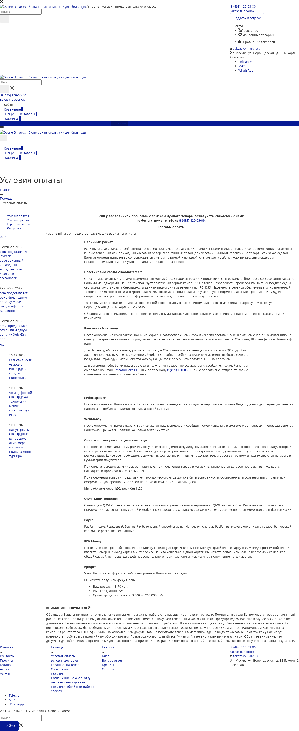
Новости (108, 647)
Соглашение (60, 669)
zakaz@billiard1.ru (246, 48)
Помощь (57, 647)
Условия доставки (64, 660)
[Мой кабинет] (2, 143)
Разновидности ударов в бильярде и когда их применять (20, 369)
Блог (105, 656)
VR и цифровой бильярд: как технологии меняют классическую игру (20, 404)
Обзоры (108, 669)
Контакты (7, 656)
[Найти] (4, 19)
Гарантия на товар (65, 665)
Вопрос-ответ (112, 660)
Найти (9, 725)
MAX (241, 66)
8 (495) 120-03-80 (243, 6)
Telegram (245, 62)
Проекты (6, 660)
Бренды (108, 665)
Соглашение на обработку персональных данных (70, 680)
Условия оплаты (63, 656)
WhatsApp (245, 70)
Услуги (5, 673)
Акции (4, 669)
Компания (7, 647)
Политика (58, 673)
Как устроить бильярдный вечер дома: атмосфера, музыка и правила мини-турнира (20, 443)
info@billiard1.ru (126, 370)
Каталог (6, 665)
